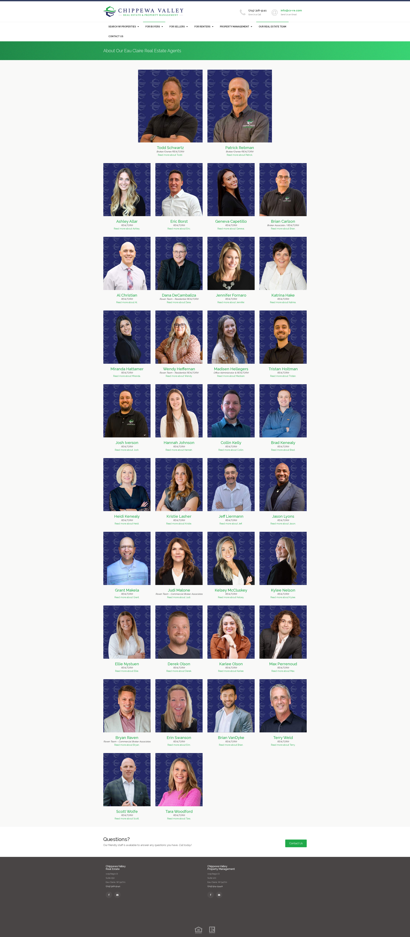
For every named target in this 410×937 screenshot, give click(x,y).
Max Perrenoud (283, 664)
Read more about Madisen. (231, 376)
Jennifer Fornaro (231, 295)
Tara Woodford (179, 811)
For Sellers (177, 26)
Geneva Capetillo (231, 221)
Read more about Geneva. (231, 228)
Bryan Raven (126, 737)
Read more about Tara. (179, 818)
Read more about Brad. (283, 450)
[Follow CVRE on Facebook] (109, 895)
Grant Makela (127, 590)
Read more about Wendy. (179, 376)
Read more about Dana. (179, 302)
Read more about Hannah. (179, 450)
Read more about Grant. (127, 597)
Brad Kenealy (283, 442)
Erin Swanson (179, 737)
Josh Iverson (126, 442)
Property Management (234, 26)
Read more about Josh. (127, 450)
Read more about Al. (127, 302)
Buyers (152, 26)
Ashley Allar (127, 221)
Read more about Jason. (283, 523)
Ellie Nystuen (127, 664)
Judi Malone (179, 590)
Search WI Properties (122, 26)
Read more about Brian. (283, 228)
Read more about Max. (283, 671)
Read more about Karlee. (231, 671)
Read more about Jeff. (231, 523)
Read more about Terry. (283, 745)
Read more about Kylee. (283, 597)
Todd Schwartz (170, 147)
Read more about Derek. (179, 671)
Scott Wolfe (127, 811)
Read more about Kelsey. (231, 597)
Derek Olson (179, 664)
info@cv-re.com (291, 10)
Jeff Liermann (231, 516)
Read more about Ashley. (127, 228)
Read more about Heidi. (127, 523)
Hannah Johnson (179, 442)
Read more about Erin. (179, 745)
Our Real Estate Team (272, 26)
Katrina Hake (283, 295)
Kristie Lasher (179, 516)
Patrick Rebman (239, 147)
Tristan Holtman (283, 369)
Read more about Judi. (179, 597)
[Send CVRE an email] (117, 895)
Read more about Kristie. (179, 523)
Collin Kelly (231, 442)
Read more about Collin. (231, 450)
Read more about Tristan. (283, 376)
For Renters (202, 26)
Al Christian (127, 295)
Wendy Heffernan (179, 369)
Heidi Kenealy (127, 516)
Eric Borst (179, 221)
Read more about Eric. (179, 228)
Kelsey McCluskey (231, 590)
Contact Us (115, 36)
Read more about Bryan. (126, 745)
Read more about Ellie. (127, 671)
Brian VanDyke (231, 737)
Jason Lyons (283, 516)
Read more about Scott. (127, 818)
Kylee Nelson (283, 590)
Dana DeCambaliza (179, 295)
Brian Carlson (283, 221)
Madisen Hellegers (231, 369)
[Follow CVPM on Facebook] (210, 895)
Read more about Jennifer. (231, 302)
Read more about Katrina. (283, 302)
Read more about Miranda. (127, 376)
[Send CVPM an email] (219, 895)
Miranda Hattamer (127, 369)
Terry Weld (283, 737)
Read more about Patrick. (240, 155)
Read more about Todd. (170, 155)
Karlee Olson (231, 664)
